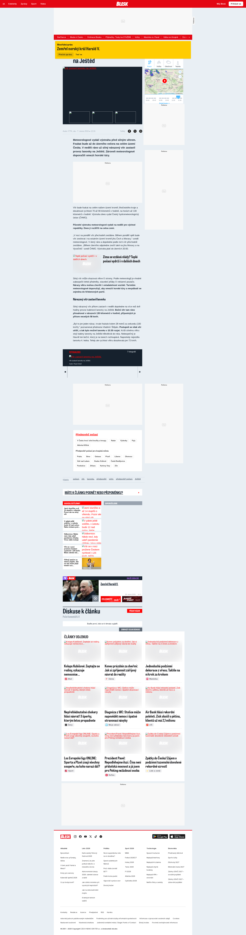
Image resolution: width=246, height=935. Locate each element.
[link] (75, 836)
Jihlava (92, 466)
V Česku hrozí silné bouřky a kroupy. (91, 441)
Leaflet (160, 93)
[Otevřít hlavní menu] (4, 4)
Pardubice (81, 466)
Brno (88, 456)
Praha (79, 456)
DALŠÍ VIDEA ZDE (133, 578)
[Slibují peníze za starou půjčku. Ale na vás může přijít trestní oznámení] (91, 563)
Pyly (133, 441)
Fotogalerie (75, 352)
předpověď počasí (124, 479)
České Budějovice (118, 461)
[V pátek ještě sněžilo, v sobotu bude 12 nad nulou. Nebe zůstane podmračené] (91, 525)
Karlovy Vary (105, 466)
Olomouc (128, 456)
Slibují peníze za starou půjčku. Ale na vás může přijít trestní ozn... (71, 562)
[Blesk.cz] (122, 4)
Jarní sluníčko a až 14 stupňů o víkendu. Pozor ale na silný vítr (72, 511)
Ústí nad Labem (83, 461)
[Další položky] (189, 37)
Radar (113, 441)
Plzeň (107, 456)
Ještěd (138, 479)
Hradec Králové (100, 461)
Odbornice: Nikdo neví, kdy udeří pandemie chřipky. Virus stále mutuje (71, 537)
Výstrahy (123, 441)
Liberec (117, 456)
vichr (111, 479)
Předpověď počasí (87, 434)
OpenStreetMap (170, 93)
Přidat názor (134, 610)
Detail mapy (163, 103)
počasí (76, 479)
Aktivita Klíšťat (83, 445)
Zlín (116, 466)
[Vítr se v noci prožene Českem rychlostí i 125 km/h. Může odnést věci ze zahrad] (91, 550)
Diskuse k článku (81, 611)
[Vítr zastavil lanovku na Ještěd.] (80, 68)
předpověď (101, 479)
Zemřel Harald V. (109, 584)
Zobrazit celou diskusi (130, 629)
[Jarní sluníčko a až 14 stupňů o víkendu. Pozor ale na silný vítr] (91, 512)
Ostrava (98, 456)
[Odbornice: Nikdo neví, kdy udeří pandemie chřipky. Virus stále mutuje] (91, 538)
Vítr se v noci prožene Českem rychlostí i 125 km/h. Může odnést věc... (72, 550)
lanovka (90, 479)
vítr (82, 479)
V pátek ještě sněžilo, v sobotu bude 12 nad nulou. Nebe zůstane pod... (72, 524)
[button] (160, 836)
